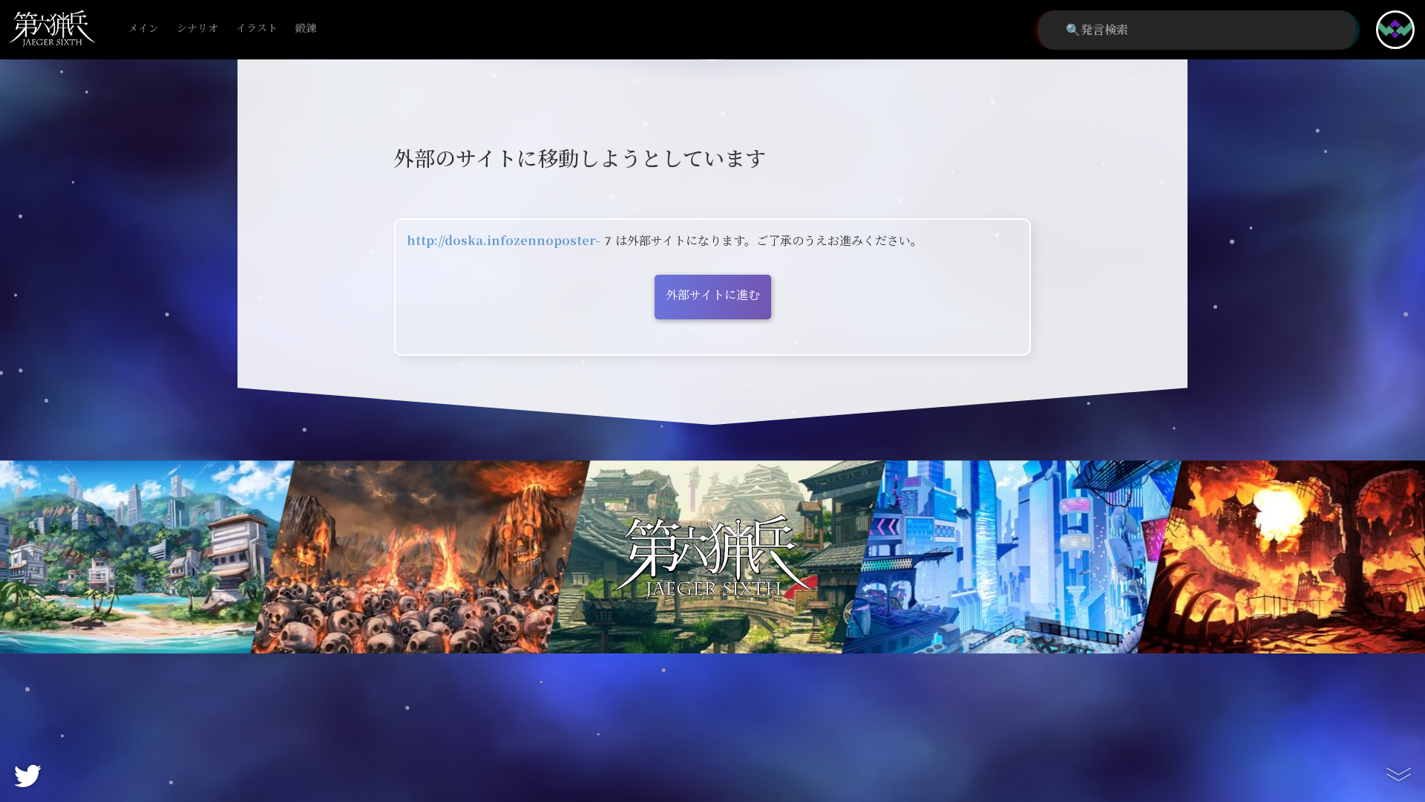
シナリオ (197, 28)
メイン (143, 28)
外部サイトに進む (713, 295)
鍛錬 (305, 28)
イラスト (257, 28)
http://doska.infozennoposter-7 (511, 241)
